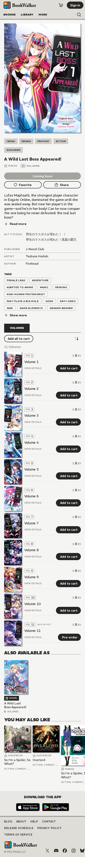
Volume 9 (31, 577)
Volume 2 (31, 388)
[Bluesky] (82, 850)
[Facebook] (64, 850)
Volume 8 (31, 550)
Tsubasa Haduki (37, 256)
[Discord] (56, 850)
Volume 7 (31, 523)
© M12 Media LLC (15, 851)
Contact (49, 821)
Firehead (32, 263)
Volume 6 (31, 496)
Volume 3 (31, 415)
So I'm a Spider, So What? (17, 762)
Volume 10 (32, 604)
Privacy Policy (49, 828)
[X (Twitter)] (47, 850)
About (21, 821)
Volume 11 (32, 630)
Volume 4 (31, 442)
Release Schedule (18, 828)
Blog (8, 821)
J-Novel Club (35, 249)
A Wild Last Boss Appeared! (15, 705)
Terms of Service (18, 834)
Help (34, 821)
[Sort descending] (76, 338)
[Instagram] (73, 850)
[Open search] (79, 14)
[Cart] (61, 5)
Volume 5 (31, 469)
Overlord (39, 760)
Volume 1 (31, 362)
